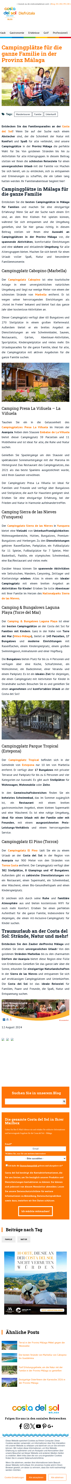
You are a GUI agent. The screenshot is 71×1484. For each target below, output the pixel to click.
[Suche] (64, 1101)
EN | (62, 4)
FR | (65, 4)
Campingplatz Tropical (23, 760)
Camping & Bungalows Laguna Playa (32, 621)
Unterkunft (51, 114)
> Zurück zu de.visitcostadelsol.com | (34, 4)
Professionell (60, 32)
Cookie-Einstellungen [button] (14, 1477)
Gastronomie (17, 32)
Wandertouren (23, 114)
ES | (58, 4)
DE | (69, 4)
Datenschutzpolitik (28, 1165)
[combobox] (33, 1101)
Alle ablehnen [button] (57, 1477)
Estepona (28, 765)
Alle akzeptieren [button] (36, 1477)
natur (24, 1239)
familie (8, 1239)
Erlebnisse (33, 32)
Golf (46, 32)
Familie (37, 114)
